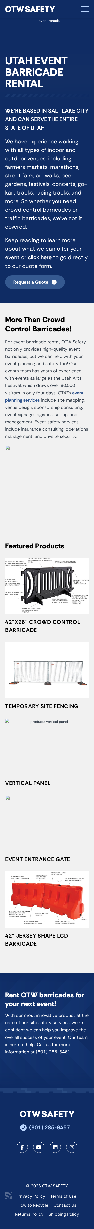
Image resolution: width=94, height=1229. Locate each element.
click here (40, 257)
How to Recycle (33, 1205)
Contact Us (65, 1205)
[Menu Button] (85, 9)
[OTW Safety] (30, 9)
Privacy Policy (31, 1196)
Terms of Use (63, 1196)
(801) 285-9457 (49, 1127)
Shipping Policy (64, 1214)
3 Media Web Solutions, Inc (8, 1195)
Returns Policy (29, 1214)
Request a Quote (31, 282)
